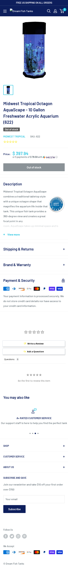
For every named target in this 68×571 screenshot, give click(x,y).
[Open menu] (5, 11)
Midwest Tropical (14, 136)
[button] (39, 157)
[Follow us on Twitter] (12, 536)
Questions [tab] (9, 359)
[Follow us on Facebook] (5, 536)
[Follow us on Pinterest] (24, 536)
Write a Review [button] (35, 343)
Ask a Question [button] (35, 351)
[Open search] (49, 11)
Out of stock (34, 167)
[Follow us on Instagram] (18, 536)
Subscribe (14, 509)
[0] (62, 11)
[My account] (55, 11)
